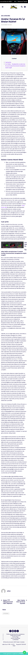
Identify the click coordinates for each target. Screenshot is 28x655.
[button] (2, 7)
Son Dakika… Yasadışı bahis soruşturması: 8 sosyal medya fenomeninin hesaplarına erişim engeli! (15, 65)
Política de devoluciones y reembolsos (15, 634)
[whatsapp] (15, 631)
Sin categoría (5, 15)
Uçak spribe (8, 62)
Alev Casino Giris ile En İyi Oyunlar (20, 602)
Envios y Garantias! (15, 638)
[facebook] (10, 631)
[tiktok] (18, 631)
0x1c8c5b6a (6, 613)
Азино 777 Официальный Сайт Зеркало (8, 602)
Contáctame (15, 639)
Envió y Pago (15, 637)
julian (9, 591)
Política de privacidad (16, 635)
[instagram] (13, 631)
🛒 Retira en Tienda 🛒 (18, 1)
